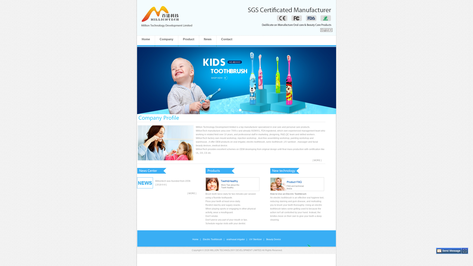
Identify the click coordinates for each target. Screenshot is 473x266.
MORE (191, 193)
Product (188, 39)
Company (166, 39)
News (208, 39)
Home (146, 39)
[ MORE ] (317, 160)
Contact (226, 39)
